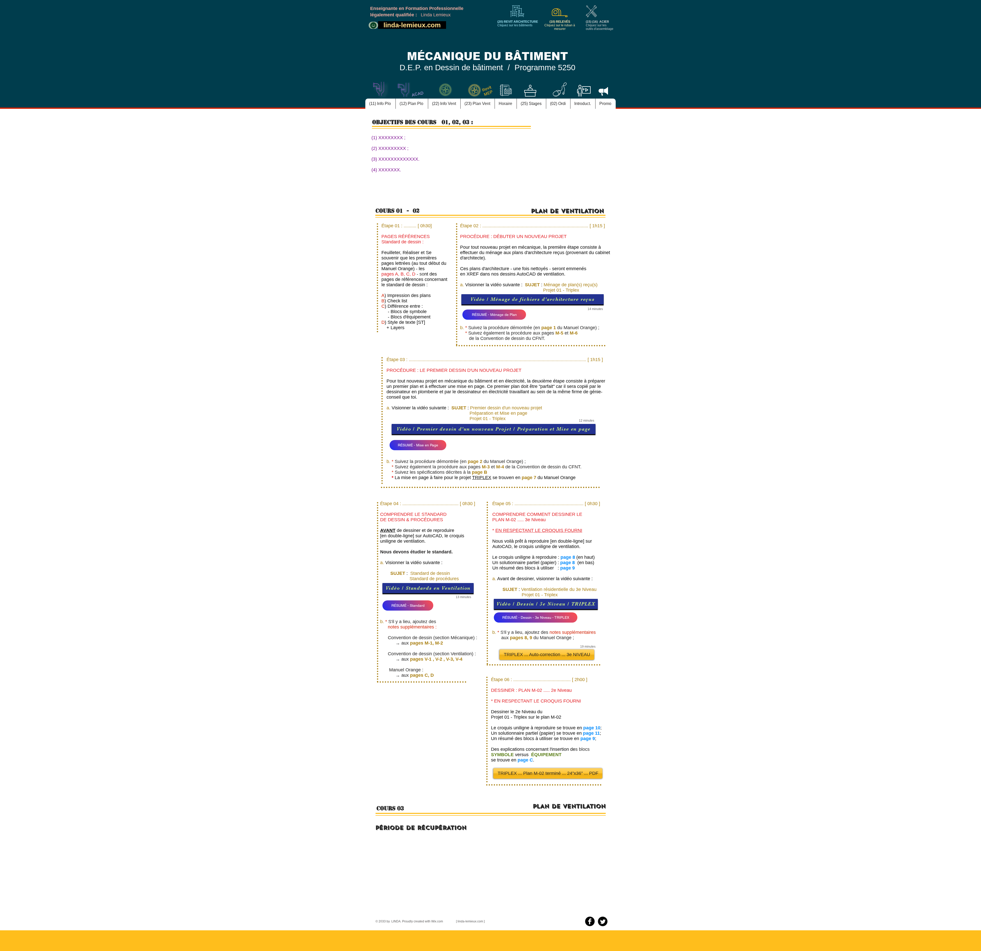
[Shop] (373, 25)
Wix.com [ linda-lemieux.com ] (458, 921)
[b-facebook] (590, 921)
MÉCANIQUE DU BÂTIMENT (487, 56)
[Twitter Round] (603, 921)
